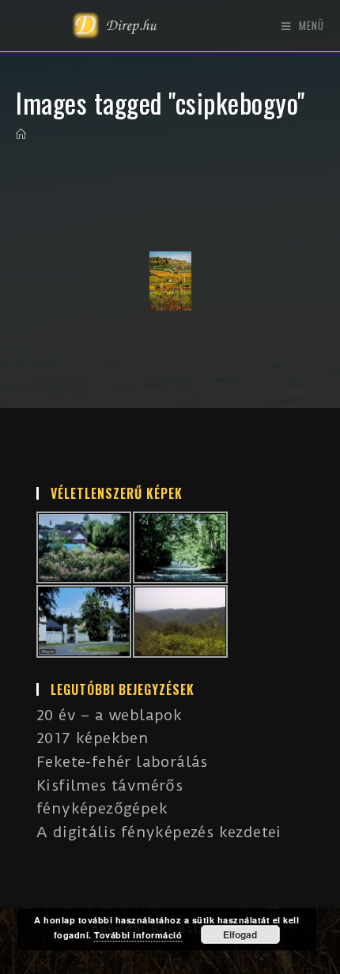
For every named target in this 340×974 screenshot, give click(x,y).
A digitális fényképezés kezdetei (158, 832)
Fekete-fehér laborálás (122, 762)
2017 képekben (92, 738)
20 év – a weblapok (109, 715)
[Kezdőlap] (21, 134)
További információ (138, 935)
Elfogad (240, 934)
